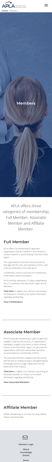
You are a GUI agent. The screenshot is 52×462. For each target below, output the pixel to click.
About (26, 449)
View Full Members (13, 302)
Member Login (26, 444)
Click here (9, 291)
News (26, 460)
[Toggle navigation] (46, 5)
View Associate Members (16, 382)
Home (5, 11)
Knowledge (26, 452)
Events (26, 455)
